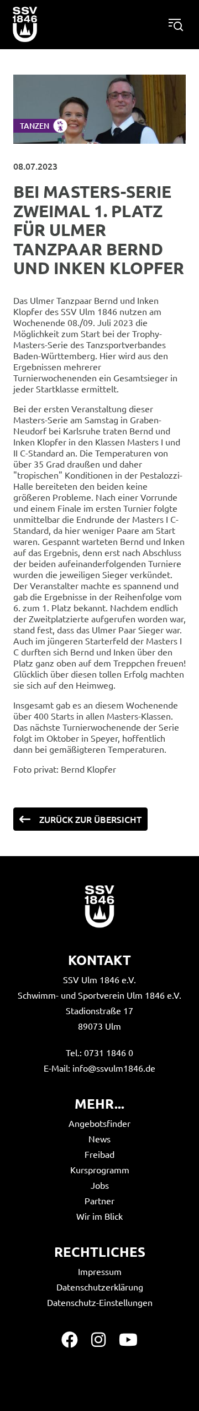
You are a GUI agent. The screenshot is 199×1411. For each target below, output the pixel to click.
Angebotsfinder (99, 1123)
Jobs (100, 1184)
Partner (99, 1200)
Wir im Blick (99, 1215)
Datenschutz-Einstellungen (100, 1302)
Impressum (100, 1271)
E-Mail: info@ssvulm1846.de (99, 1067)
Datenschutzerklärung (99, 1286)
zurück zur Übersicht (90, 819)
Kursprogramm (99, 1169)
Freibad (99, 1154)
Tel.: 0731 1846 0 (99, 1052)
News (99, 1138)
